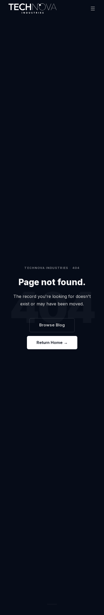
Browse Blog (52, 324)
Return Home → (52, 342)
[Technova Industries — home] (33, 8)
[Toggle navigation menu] (93, 8)
